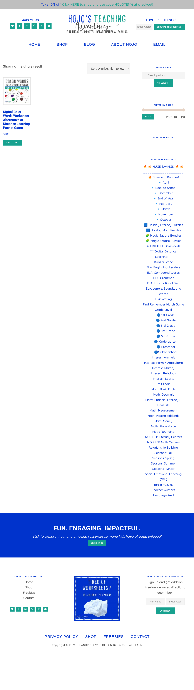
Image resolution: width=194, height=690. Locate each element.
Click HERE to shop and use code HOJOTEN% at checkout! (107, 4)
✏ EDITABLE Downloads (163, 246)
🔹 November (163, 214)
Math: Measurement (163, 410)
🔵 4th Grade (165, 331)
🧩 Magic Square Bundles (163, 235)
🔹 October (163, 219)
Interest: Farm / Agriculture (163, 363)
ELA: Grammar (163, 278)
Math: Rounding (163, 431)
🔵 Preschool (166, 347)
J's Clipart (163, 384)
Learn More (97, 543)
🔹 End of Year (163, 198)
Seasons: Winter (163, 469)
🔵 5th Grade (165, 336)
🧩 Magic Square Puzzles (163, 241)
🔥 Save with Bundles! (163, 177)
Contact (28, 598)
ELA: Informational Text (163, 283)
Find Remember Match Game (163, 304)
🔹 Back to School (163, 188)
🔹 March (163, 209)
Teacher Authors (163, 490)
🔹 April (163, 182)
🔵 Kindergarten (165, 341)
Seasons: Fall (163, 453)
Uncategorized (163, 495)
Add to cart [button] (12, 143)
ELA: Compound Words (163, 272)
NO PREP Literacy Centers (163, 437)
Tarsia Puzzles (163, 484)
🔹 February (163, 204)
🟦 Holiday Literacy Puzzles (163, 225)
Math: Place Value (163, 426)
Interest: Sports (163, 378)
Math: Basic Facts (163, 389)
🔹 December (163, 193)
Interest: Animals (163, 357)
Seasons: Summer (163, 463)
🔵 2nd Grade (166, 320)
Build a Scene (163, 262)
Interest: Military (163, 368)
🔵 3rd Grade (165, 325)
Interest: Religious (163, 373)
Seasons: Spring (163, 458)
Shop (28, 587)
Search (163, 83)
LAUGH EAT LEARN (129, 645)
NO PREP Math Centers (163, 442)
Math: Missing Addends (163, 416)
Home (29, 582)
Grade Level (163, 310)
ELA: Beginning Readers (163, 267)
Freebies (29, 592)
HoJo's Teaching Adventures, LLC (97, 24)
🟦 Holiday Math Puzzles (163, 230)
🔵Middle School (165, 352)
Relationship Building (163, 447)
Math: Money (163, 421)
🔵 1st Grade (166, 315)
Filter (148, 116)
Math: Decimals (163, 394)
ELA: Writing (163, 299)
